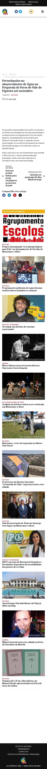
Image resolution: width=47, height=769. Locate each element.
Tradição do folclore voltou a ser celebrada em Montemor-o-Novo (23, 405)
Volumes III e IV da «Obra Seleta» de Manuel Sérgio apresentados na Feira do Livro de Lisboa (22, 683)
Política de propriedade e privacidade (23, 754)
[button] (31, 11)
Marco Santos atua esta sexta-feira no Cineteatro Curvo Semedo (21, 366)
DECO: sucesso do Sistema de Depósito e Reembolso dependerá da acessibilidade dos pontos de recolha (22, 564)
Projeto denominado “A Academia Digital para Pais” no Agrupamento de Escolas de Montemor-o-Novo (22, 249)
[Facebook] (16, 11)
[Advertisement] (23, 43)
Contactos (23, 752)
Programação (23, 749)
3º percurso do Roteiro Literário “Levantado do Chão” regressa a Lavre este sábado (23, 484)
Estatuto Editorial (23, 746)
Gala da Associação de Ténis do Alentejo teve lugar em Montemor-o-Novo (21, 524)
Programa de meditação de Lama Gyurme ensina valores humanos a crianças (22, 289)
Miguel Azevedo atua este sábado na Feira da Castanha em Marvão (22, 643)
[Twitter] (20, 11)
